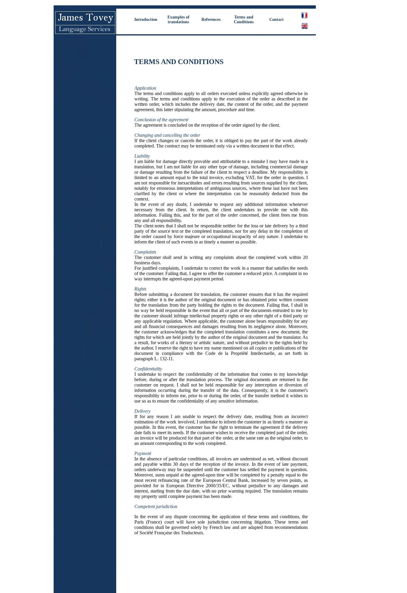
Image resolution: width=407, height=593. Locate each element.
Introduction (145, 19)
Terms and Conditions (244, 19)
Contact (276, 19)
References (210, 19)
